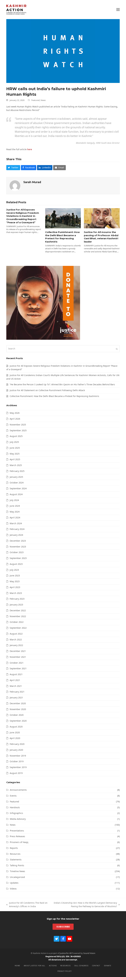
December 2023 (18, 540)
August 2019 (16, 773)
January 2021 (16, 697)
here (29, 149)
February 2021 (17, 691)
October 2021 (17, 662)
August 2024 (16, 494)
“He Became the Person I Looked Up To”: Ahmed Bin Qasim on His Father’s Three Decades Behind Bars (62, 384)
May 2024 (15, 511)
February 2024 (17, 529)
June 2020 (15, 732)
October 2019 (17, 761)
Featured (35, 100)
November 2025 (18, 424)
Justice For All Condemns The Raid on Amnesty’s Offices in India (26, 904)
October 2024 (17, 482)
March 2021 (16, 686)
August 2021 (16, 674)
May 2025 (15, 453)
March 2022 (16, 639)
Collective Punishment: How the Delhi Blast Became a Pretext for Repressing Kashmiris (62, 237)
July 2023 (14, 569)
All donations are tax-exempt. (63, 959)
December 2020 (18, 703)
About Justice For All (34, 966)
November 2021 (18, 656)
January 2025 (16, 476)
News (43, 100)
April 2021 (15, 680)
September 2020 (18, 720)
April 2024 (15, 517)
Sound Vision (89, 953)
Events (13, 795)
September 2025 (18, 430)
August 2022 (16, 633)
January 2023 (16, 604)
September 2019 (18, 767)
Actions (53, 966)
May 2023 (15, 581)
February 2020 (17, 744)
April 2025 (15, 459)
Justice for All (65, 953)
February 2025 (17, 471)
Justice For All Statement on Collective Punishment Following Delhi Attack (47, 390)
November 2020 (18, 709)
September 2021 (18, 668)
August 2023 (16, 564)
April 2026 (15, 418)
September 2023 (18, 558)
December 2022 (18, 610)
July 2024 (14, 500)
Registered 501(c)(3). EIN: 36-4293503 (63, 956)
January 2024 (16, 534)
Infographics (16, 813)
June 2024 (15, 505)
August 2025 (16, 436)
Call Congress (81, 966)
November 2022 (18, 616)
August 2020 (16, 726)
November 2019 (18, 755)
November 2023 (18, 546)
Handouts (15, 807)
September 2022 (18, 627)
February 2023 (17, 598)
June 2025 (15, 447)
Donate (107, 966)
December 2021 (18, 651)
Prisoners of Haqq (19, 842)
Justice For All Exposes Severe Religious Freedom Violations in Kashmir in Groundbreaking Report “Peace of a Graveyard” (22, 216)
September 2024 (18, 488)
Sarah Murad (32, 182)
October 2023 (17, 552)
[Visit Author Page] (15, 185)
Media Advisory (18, 818)
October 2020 (17, 714)
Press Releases (17, 836)
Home (17, 966)
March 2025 (16, 465)
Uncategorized (17, 877)
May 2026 (15, 412)
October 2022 (17, 622)
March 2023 (16, 593)
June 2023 (15, 575)
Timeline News (17, 871)
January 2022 (16, 645)
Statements (16, 859)
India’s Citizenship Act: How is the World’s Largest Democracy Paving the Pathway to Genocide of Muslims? (84, 904)
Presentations (17, 830)
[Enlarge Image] (63, 50)
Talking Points (17, 865)
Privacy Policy (64, 971)
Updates (14, 882)
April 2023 (15, 587)
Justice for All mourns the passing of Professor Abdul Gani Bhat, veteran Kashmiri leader (101, 237)
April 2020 (15, 738)
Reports (14, 848)
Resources (15, 853)
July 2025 (14, 441)
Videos (13, 888)
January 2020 (16, 749)
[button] (118, 9)
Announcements (18, 789)
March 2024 (16, 523)
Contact (96, 966)
